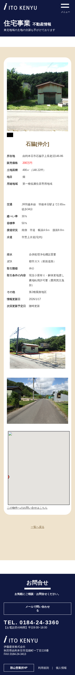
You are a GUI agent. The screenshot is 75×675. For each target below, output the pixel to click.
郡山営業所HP (19, 667)
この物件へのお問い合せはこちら (27, 507)
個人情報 (61, 667)
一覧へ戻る (37, 527)
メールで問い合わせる (37, 608)
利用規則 (43, 667)
